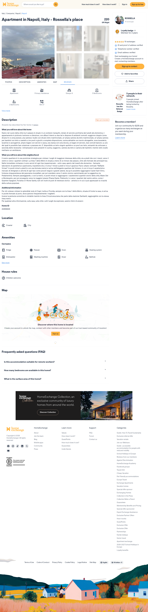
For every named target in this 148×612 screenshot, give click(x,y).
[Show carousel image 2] (96, 38)
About (36, 433)
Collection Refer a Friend (126, 499)
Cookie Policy (70, 562)
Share (131, 81)
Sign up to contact (129, 66)
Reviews (67, 82)
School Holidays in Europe (126, 454)
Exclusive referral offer (125, 436)
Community (38, 446)
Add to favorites (131, 74)
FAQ (90, 433)
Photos (8, 82)
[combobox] (40, 4)
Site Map (93, 562)
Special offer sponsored (125, 509)
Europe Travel (122, 480)
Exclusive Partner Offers (125, 515)
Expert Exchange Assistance (127, 512)
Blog (35, 439)
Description (24, 82)
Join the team (38, 436)
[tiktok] (17, 446)
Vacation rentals (122, 439)
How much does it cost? (91, 4)
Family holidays (122, 535)
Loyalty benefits (122, 550)
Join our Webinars (123, 443)
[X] (27, 446)
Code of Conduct (43, 562)
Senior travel (121, 538)
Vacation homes (122, 486)
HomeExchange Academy (126, 463)
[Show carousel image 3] (69, 66)
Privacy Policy (57, 562)
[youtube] (8, 451)
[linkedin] (22, 446)
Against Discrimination (125, 460)
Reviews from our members (127, 457)
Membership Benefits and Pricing (129, 506)
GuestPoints (66, 439)
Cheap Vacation (123, 473)
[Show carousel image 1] (69, 38)
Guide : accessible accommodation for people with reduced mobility (128, 448)
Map (55, 82)
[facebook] (8, 446)
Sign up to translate (102, 120)
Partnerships (121, 532)
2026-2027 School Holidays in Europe (128, 546)
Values (64, 433)
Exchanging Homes (124, 493)
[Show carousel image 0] (28, 52)
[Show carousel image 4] (96, 66)
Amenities (41, 82)
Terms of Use (29, 562)
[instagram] (13, 446)
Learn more (130, 109)
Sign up (55, 334)
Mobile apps (38, 443)
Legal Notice (82, 562)
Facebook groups (123, 467)
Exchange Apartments (125, 483)
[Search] (55, 4)
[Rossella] (119, 19)
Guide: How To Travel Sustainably (129, 433)
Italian (35, 125)
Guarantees (66, 446)
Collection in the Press (125, 496)
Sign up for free (137, 4)
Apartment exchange (124, 541)
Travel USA (121, 470)
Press (36, 449)
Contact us (93, 439)
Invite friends (66, 449)
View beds (6, 111)
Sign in (124, 4)
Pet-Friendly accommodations (128, 476)
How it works (121, 519)
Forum (91, 436)
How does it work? (109, 4)
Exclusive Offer (122, 525)
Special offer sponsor (124, 489)
